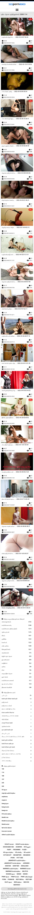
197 (3, 779)
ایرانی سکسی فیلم (16, 733)
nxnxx (19, 874)
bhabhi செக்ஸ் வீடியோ (8, 821)
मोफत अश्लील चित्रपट (16, 712)
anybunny (5, 796)
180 (3, 776)
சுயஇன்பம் (16, 663)
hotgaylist (7, 855)
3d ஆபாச (4, 789)
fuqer (24, 849)
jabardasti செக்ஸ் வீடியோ (12, 863)
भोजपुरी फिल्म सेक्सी (16, 723)
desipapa (19, 847)
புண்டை (16, 666)
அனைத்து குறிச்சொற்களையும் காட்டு (17, 889)
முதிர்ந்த (16, 639)
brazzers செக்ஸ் (7, 831)
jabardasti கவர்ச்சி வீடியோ (16, 860)
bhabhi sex (5, 817)
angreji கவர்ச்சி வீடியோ (8, 793)
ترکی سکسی (16, 695)
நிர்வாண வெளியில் (16, 687)
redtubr (29, 879)
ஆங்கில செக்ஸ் (16, 726)
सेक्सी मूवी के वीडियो (16, 740)
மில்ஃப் (16, 635)
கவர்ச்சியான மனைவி (16, 680)
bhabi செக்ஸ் (5, 824)
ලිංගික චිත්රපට (16, 757)
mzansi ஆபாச (10, 874)
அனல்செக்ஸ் (16, 653)
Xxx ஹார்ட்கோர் (16, 649)
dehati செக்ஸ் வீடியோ (22, 844)
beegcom (5, 810)
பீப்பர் (16, 670)
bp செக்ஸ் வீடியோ (7, 827)
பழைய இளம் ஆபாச (16, 673)
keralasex (24, 866)
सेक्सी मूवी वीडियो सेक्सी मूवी (16, 699)
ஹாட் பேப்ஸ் (16, 677)
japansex (26, 863)
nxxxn (25, 874)
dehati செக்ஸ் (9, 844)
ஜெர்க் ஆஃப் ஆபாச (16, 656)
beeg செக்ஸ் (5, 807)
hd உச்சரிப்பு (18, 852)
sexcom (26, 882)
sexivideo (16, 885)
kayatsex (16, 866)
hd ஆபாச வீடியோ (8, 852)
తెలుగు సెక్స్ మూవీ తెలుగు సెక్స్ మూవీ (16, 737)
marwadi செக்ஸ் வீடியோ (13, 871)
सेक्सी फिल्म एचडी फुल (16, 743)
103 (3, 769)
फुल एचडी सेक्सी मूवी (16, 730)
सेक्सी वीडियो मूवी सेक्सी (16, 747)
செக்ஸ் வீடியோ (6, 912)
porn (4, 879)
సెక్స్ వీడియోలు (16, 761)
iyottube (20, 858)
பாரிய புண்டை (16, 646)
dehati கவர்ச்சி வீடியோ (8, 834)
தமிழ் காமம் (16, 702)
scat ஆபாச (8, 882)
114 (3, 772)
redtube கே (20, 879)
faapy (9, 849)
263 (3, 786)
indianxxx (26, 855)
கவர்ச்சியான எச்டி (16, 625)
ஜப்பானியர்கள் (16, 660)
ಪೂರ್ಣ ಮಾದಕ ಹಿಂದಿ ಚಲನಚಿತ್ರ (16, 754)
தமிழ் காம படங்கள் (16, 705)
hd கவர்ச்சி (27, 852)
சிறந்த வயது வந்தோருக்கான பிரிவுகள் (14, 619)
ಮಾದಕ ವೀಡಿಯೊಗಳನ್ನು (16, 709)
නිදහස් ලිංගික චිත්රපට (16, 750)
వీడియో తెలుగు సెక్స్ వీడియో (16, 716)
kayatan (8, 866)
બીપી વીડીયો (16, 719)
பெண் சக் (16, 642)
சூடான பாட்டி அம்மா (16, 684)
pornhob (11, 879)
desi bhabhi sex (8, 847)
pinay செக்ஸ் (15, 876)
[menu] (17, 10)
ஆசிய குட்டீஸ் (16, 632)
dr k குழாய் (27, 847)
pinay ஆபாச (5, 876)
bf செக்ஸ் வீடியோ (7, 814)
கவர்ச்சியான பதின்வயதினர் (16, 629)
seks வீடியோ (18, 882)
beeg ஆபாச (5, 803)
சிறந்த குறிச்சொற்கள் (9, 766)
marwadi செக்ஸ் (25, 868)
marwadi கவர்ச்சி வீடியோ (10, 868)
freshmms (16, 849)
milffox (25, 871)
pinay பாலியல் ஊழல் (26, 876)
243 (3, 783)
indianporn (17, 855)
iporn (13, 858)
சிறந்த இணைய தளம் (9, 692)
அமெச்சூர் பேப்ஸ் (16, 622)
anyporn (4, 800)
